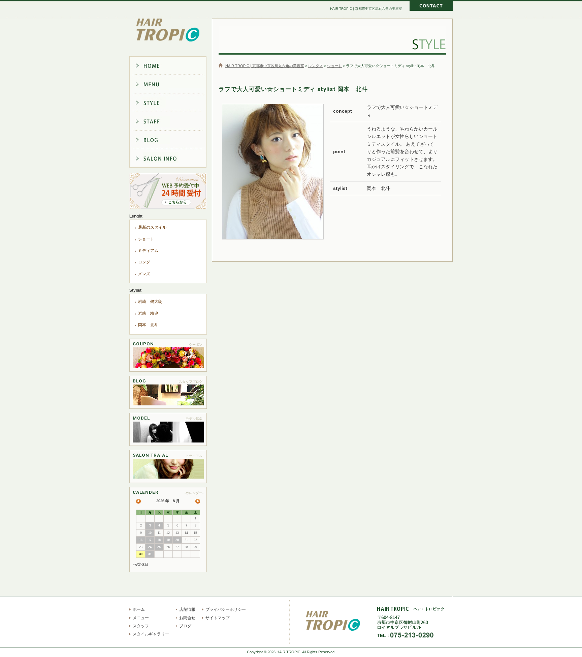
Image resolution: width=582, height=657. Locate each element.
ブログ (173, 141)
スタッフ (173, 122)
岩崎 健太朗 (150, 301)
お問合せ (187, 618)
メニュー (173, 84)
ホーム (173, 65)
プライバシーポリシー (225, 609)
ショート (334, 66)
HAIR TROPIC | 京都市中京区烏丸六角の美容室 (168, 30)
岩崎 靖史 (148, 313)
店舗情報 (173, 159)
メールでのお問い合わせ (431, 6)
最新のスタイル (152, 227)
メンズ (144, 274)
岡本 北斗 (148, 324)
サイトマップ (217, 618)
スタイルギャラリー (173, 103)
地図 (448, 627)
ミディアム (148, 250)
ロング (144, 262)
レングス (315, 66)
